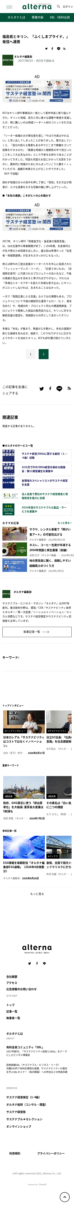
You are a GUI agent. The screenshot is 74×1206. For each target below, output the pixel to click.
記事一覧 (11, 1011)
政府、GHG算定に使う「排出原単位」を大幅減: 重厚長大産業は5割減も (23, 807)
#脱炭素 (8, 796)
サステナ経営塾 (16, 1112)
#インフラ (53, 856)
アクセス (11, 983)
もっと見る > (65, 522)
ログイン (68, 6)
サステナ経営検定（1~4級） (23, 1097)
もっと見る (37, 894)
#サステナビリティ (57, 730)
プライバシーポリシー (51, 1153)
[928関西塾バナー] (37, 90)
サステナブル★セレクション (24, 1119)
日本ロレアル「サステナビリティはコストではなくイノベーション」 (23, 741)
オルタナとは (16, 17)
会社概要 (11, 976)
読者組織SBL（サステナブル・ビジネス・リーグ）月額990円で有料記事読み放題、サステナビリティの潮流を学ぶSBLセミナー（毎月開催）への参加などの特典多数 (36, 1068)
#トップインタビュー (15, 730)
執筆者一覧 (13, 1018)
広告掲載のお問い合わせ (21, 989)
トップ (10, 1005)
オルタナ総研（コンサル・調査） (27, 1104)
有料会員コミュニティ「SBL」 (25, 1047)
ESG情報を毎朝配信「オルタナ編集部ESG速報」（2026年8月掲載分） (24, 867)
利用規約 (14, 1153)
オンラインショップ (18, 1126)
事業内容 (37, 17)
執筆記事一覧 (32, 632)
